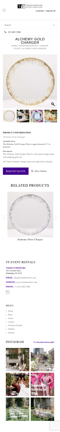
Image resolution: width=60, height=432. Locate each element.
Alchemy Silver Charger (30, 239)
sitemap (11, 333)
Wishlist (11, 329)
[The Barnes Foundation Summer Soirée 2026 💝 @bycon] (42, 384)
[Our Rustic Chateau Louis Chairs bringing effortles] (42, 409)
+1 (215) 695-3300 (22, 287)
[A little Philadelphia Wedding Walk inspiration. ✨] (42, 359)
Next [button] (56, 217)
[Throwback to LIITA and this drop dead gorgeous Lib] (17, 384)
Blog (10, 315)
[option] (30, 217)
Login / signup (46, 10)
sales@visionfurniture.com (25, 278)
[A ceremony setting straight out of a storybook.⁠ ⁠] (17, 409)
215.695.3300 (14, 31)
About (10, 318)
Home (14, 46)
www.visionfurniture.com (26, 282)
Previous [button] (4, 217)
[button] (52, 85)
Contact (11, 322)
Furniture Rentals (28, 46)
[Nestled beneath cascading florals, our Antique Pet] (17, 359)
